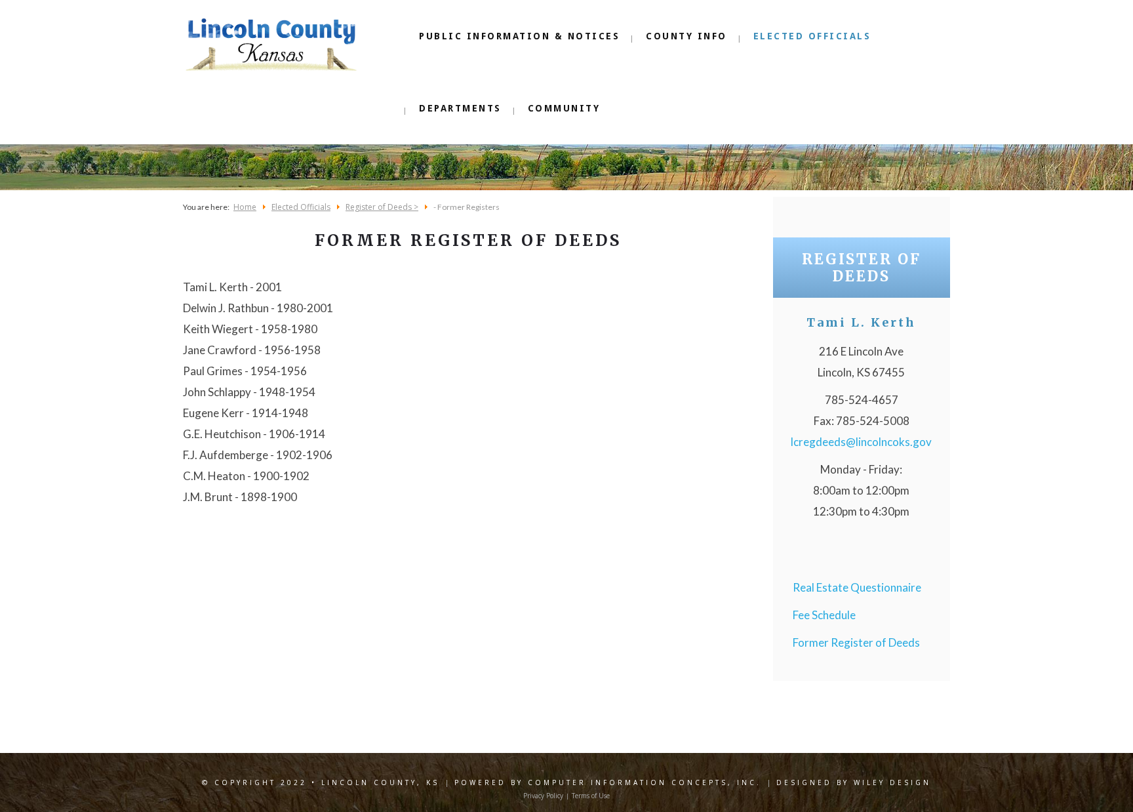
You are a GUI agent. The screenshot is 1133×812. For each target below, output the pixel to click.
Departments (460, 108)
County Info (686, 36)
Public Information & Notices (519, 36)
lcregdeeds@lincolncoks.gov (861, 442)
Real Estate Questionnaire (857, 587)
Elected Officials (812, 36)
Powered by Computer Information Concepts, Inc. (607, 782)
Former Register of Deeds (856, 642)
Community (564, 108)
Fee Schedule (824, 615)
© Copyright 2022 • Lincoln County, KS (320, 782)
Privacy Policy (543, 795)
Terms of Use (591, 795)
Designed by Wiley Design (853, 782)
